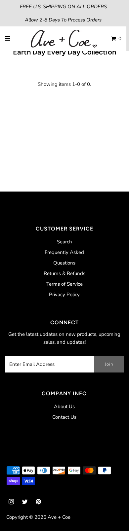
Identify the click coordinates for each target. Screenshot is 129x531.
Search (64, 241)
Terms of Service (64, 284)
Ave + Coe (59, 517)
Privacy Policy (64, 294)
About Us (64, 406)
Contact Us (64, 417)
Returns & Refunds (64, 273)
